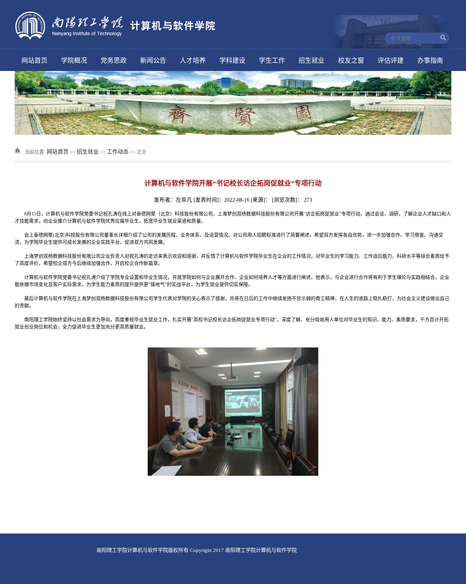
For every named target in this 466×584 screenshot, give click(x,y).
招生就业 (88, 152)
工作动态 (118, 152)
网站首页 (58, 152)
